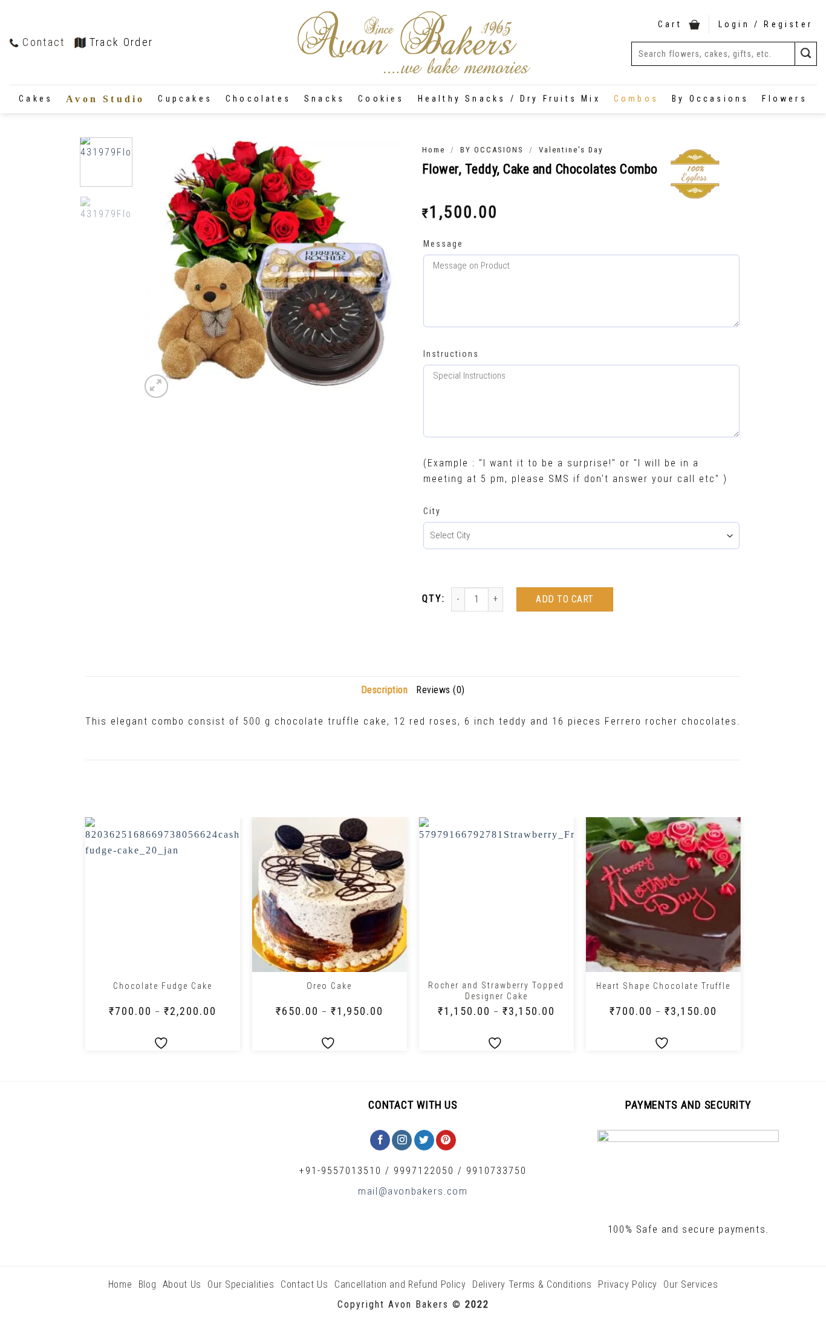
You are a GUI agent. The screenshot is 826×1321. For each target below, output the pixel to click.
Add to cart (564, 599)
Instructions (451, 354)
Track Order (121, 42)
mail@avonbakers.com (412, 1191)
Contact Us (304, 1284)
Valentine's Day (571, 149)
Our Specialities (240, 1284)
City (432, 511)
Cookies (381, 98)
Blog (147, 1284)
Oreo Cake (329, 986)
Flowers (784, 98)
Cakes (36, 98)
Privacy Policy (627, 1284)
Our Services (690, 1284)
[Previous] (161, 269)
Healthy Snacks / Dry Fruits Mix (509, 98)
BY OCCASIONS (492, 149)
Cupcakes (185, 98)
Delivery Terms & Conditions (532, 1284)
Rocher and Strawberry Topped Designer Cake (496, 990)
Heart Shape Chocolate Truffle (663, 986)
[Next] (383, 269)
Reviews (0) (440, 690)
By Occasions (710, 98)
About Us (182, 1284)
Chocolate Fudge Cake (162, 986)
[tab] (384, 690)
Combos (636, 98)
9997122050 (424, 1170)
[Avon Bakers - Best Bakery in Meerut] (413, 42)
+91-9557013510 (340, 1170)
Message (443, 244)
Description (384, 690)
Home (433, 149)
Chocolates (258, 98)
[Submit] (806, 53)
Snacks (324, 98)
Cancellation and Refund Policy (400, 1284)
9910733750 (496, 1170)
